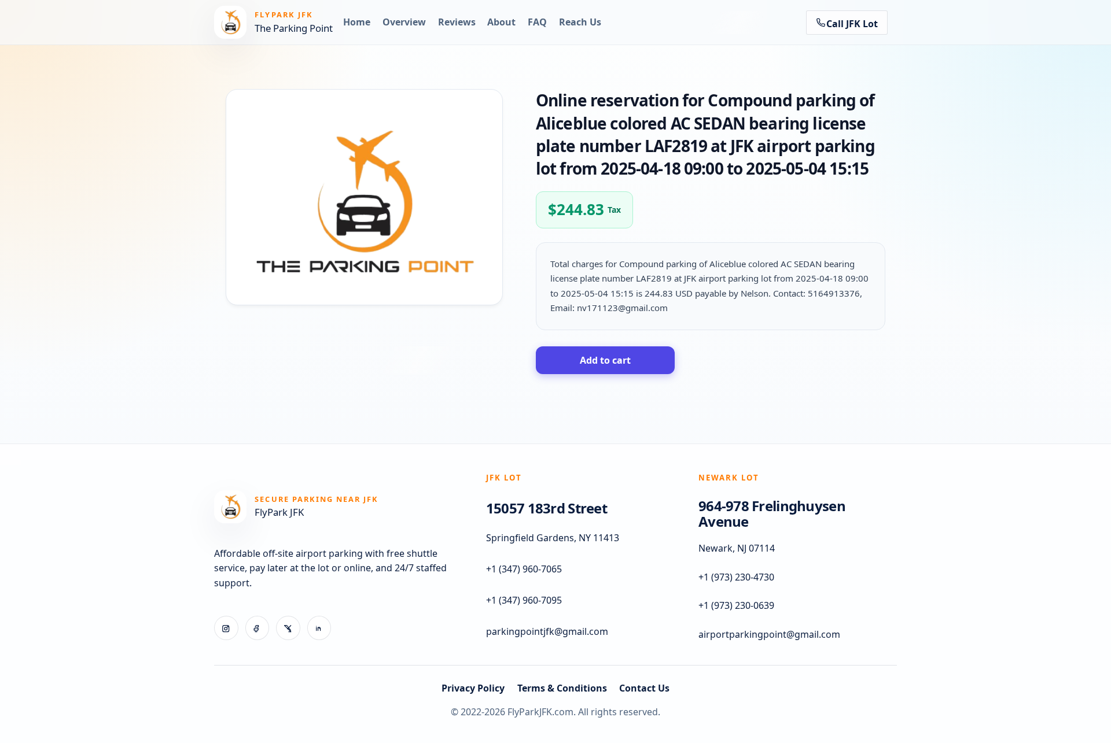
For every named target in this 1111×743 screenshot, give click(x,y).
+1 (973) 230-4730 (736, 577)
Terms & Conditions (562, 688)
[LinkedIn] (319, 628)
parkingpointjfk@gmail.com (547, 631)
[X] (288, 628)
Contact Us (644, 688)
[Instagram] (226, 628)
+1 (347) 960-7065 (524, 569)
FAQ (537, 22)
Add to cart (605, 360)
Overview (404, 22)
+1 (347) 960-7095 (524, 600)
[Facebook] (257, 628)
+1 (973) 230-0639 (736, 605)
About (501, 22)
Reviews (457, 22)
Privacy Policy (473, 688)
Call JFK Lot (852, 23)
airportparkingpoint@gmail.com (769, 634)
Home (356, 22)
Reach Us (580, 22)
